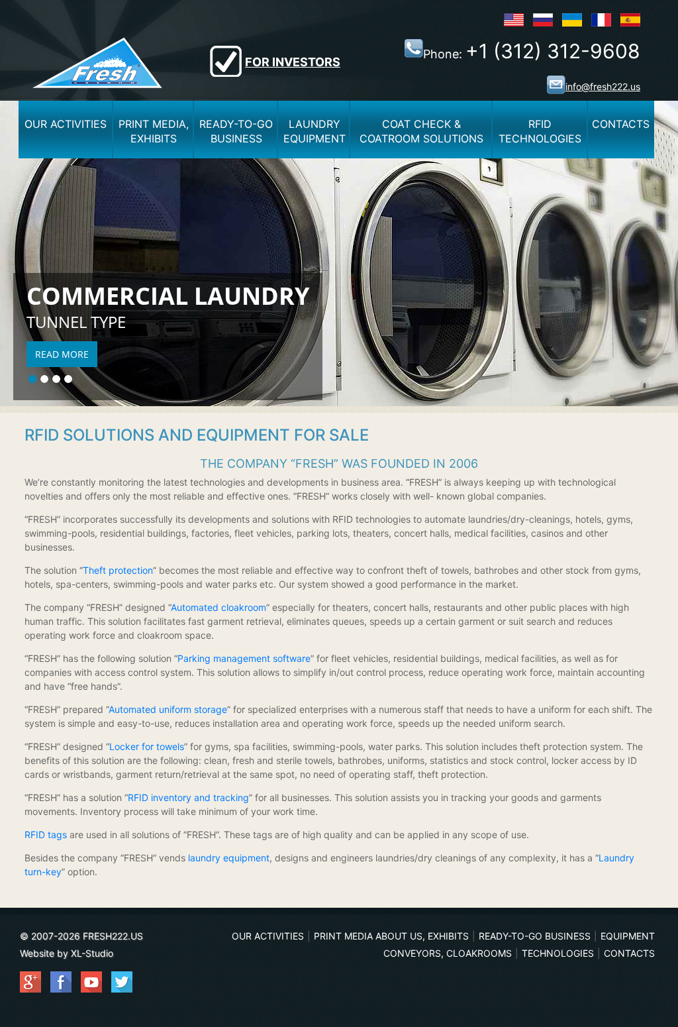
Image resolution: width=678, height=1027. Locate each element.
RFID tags (45, 834)
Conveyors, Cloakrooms (447, 953)
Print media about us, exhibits (391, 936)
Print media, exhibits (154, 131)
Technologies (558, 953)
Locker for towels (146, 746)
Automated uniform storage (168, 709)
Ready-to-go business (535, 936)
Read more (62, 354)
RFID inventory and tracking (188, 797)
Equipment (628, 936)
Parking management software (244, 658)
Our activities (65, 124)
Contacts (621, 124)
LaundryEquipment (314, 131)
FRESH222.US (113, 936)
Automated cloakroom (218, 607)
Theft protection (118, 570)
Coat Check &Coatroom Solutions (421, 131)
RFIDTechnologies (540, 131)
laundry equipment (228, 857)
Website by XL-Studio (66, 953)
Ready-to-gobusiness (236, 131)
